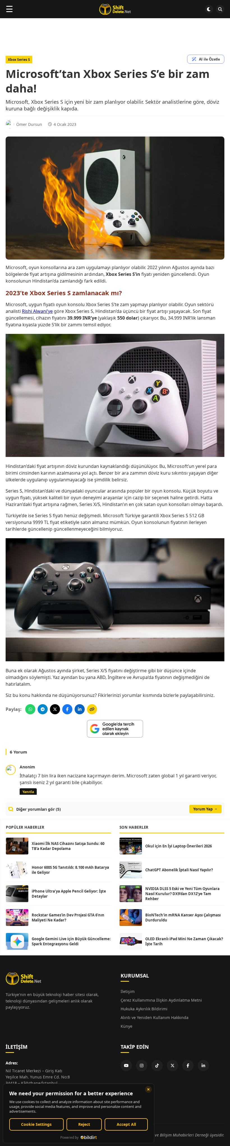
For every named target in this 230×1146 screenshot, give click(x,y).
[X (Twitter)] (172, 1065)
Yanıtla (28, 791)
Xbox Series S (19, 59)
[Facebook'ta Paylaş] (67, 709)
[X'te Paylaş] (55, 709)
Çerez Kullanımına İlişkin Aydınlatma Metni (161, 1000)
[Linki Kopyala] (92, 709)
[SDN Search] (220, 9)
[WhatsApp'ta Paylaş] (30, 709)
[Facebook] (188, 1065)
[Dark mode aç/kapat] (209, 9)
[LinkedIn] (203, 1065)
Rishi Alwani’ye (37, 311)
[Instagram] (141, 1065)
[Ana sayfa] (115, 9)
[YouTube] (126, 1065)
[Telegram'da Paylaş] (43, 709)
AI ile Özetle (209, 59)
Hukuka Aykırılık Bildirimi (144, 1008)
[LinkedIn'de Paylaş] (80, 709)
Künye (126, 1026)
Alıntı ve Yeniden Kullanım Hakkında (154, 1017)
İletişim (128, 991)
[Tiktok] (157, 1065)
